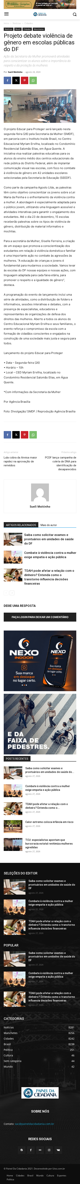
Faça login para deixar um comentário (40, 617)
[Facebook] (7, 80)
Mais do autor (49, 525)
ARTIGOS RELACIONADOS (21, 525)
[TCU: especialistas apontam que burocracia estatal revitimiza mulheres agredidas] (13, 844)
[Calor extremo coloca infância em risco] (13, 826)
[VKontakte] (58, 1150)
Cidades (29, 23)
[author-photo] (40, 501)
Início (6, 23)
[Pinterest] (24, 80)
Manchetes (39, 29)
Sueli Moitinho (15, 72)
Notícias (17, 23)
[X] (16, 80)
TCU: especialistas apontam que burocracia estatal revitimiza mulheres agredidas (49, 843)
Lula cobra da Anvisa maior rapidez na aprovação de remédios (20, 461)
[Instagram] (49, 1150)
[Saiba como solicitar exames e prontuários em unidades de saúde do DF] (13, 539)
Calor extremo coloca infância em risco (49, 821)
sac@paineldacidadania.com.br (34, 1124)
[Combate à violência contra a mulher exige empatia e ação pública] (13, 557)
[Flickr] (40, 1150)
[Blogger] (21, 1150)
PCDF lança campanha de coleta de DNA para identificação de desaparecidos (60, 463)
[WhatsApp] (33, 80)
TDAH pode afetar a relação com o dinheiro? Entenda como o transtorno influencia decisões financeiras (51, 925)
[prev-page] (6, 593)
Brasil (17, 29)
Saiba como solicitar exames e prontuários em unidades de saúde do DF (49, 539)
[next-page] (12, 593)
